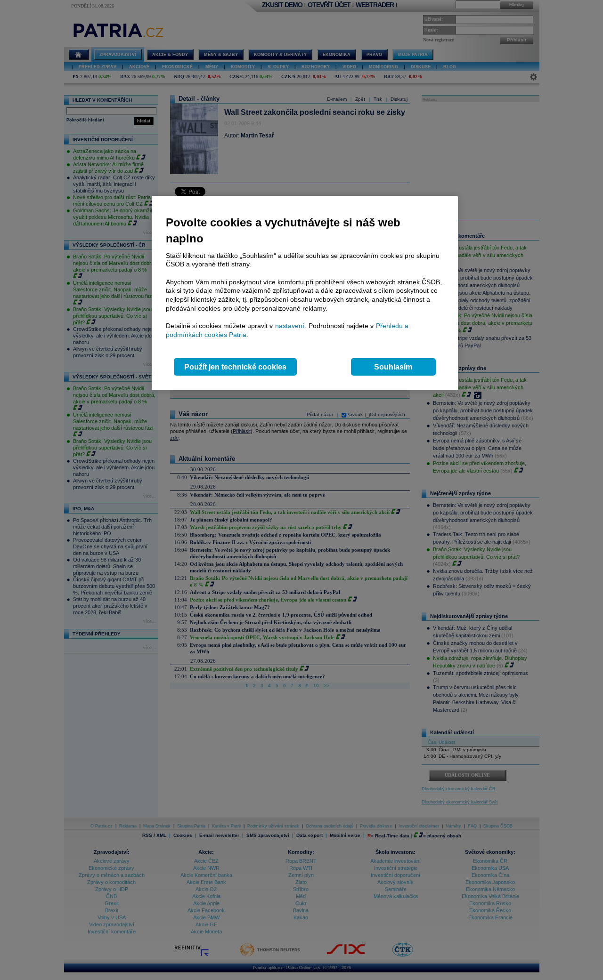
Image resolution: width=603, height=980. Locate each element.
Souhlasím (393, 367)
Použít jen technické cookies (235, 367)
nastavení (289, 325)
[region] (305, 293)
